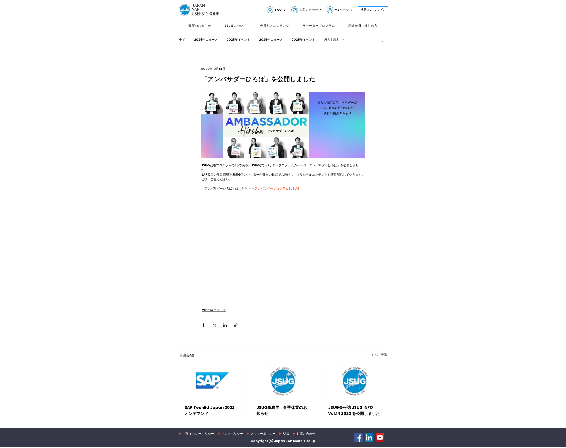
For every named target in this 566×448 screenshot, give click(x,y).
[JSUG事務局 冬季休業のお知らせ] (283, 381)
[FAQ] (270, 9)
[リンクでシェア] (236, 325)
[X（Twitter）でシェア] (214, 325)
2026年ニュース (206, 40)
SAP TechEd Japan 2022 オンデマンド (210, 410)
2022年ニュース (214, 310)
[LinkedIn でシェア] (225, 325)
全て (182, 40)
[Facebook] (358, 437)
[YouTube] (380, 437)
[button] (381, 40)
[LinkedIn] (369, 437)
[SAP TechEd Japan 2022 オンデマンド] (211, 381)
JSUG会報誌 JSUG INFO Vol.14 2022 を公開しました (354, 410)
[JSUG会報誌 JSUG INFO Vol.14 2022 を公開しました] (355, 381)
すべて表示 (379, 354)
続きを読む (332, 40)
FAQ (286, 433)
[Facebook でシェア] (203, 325)
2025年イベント (303, 40)
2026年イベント (238, 40)
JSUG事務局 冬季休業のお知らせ (281, 410)
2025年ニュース (271, 40)
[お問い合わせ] (294, 9)
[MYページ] (330, 9)
